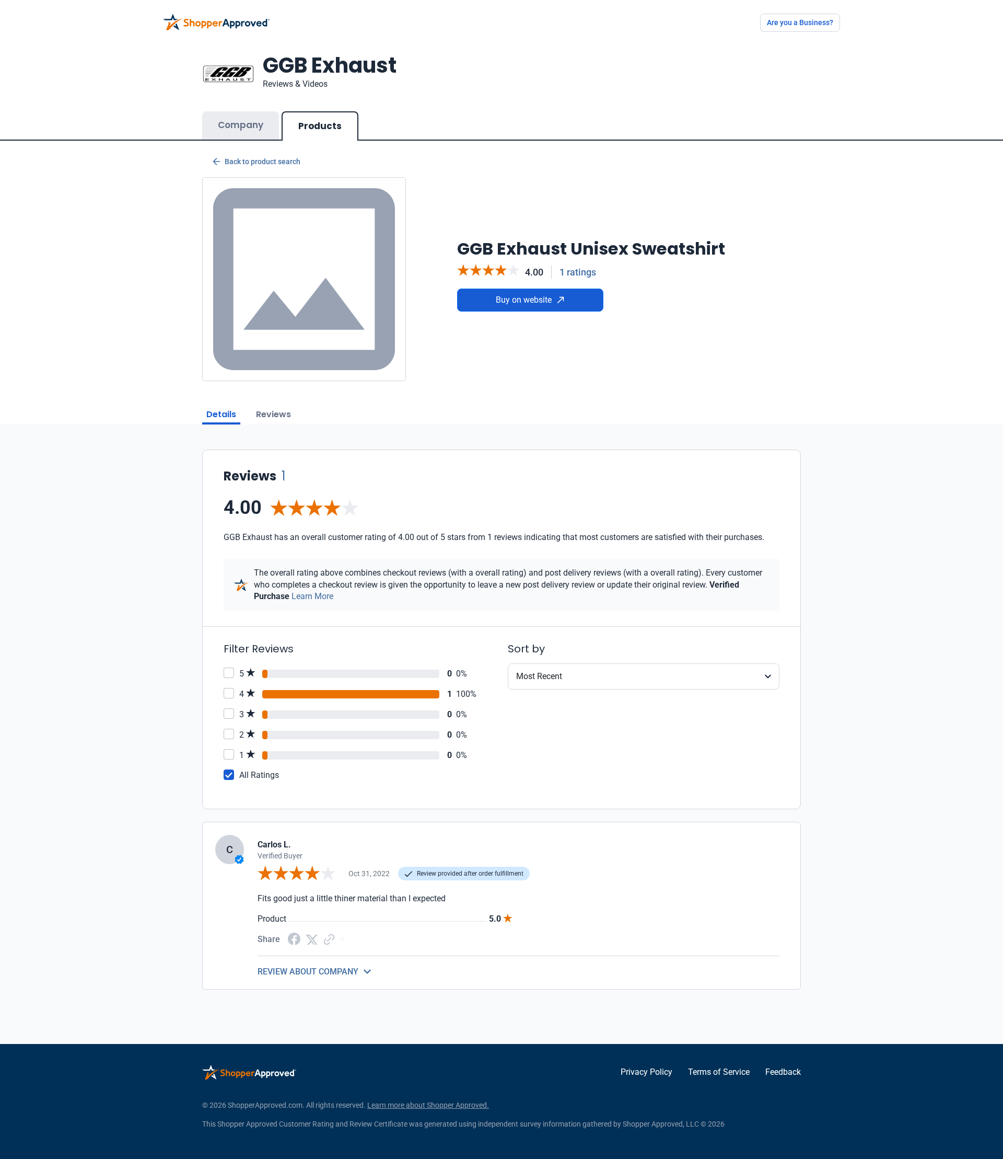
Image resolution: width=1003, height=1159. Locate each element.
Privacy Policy (646, 1072)
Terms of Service (719, 1072)
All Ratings (259, 775)
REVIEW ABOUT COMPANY (308, 972)
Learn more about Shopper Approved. (428, 1105)
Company (240, 125)
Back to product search (262, 161)
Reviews (273, 414)
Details (221, 414)
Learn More (312, 596)
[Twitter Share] (312, 939)
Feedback (783, 1072)
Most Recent (539, 676)
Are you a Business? (800, 22)
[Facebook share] (294, 938)
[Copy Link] (329, 939)
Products (320, 126)
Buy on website (524, 300)
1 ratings (577, 272)
